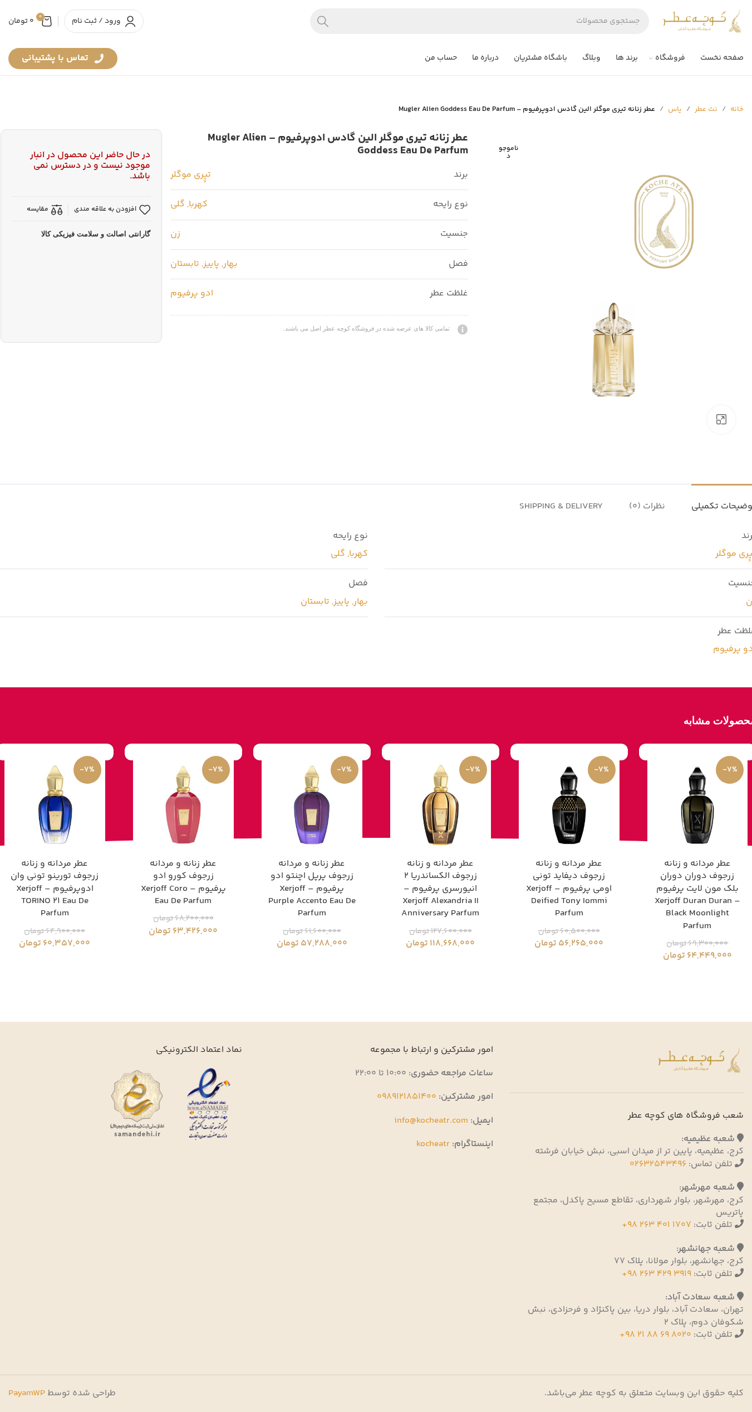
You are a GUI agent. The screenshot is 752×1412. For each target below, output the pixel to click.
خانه (737, 109)
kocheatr (433, 1144)
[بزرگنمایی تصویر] (721, 419)
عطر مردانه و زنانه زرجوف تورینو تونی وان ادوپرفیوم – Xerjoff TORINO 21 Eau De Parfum (55, 889)
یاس (675, 109)
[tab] (647, 501)
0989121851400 (406, 1097)
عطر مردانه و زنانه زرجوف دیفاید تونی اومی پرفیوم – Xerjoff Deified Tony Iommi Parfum (569, 889)
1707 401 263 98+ (656, 1225)
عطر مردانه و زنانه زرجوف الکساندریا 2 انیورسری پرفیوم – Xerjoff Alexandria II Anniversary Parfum (440, 889)
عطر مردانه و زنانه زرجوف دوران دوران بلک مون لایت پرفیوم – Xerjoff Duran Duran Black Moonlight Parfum (697, 895)
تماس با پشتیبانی (56, 60)
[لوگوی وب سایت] (702, 21)
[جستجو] (323, 21)
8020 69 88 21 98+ (655, 1335)
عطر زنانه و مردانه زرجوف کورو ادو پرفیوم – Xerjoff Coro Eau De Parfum (183, 882)
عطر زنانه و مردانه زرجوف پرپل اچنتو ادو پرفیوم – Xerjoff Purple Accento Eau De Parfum (312, 889)
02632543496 (658, 1164)
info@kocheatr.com (431, 1121)
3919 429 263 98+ (656, 1274)
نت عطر (706, 109)
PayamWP (26, 1393)
